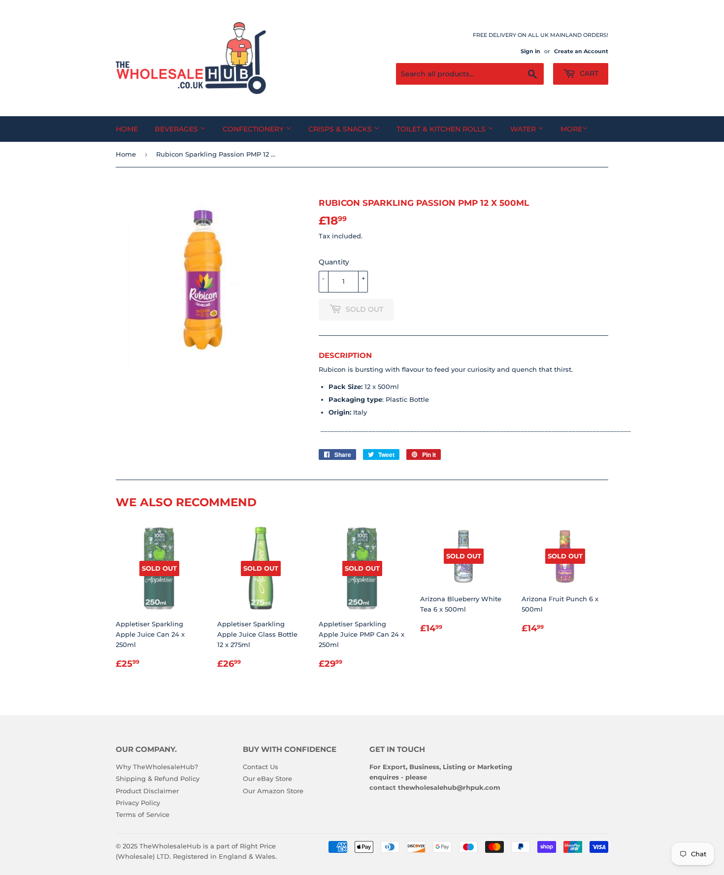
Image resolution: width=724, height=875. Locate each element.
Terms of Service (142, 814)
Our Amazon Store (273, 791)
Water (524, 129)
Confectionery (254, 129)
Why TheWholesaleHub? (157, 767)
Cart (588, 73)
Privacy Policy (138, 803)
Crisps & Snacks (341, 129)
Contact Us (260, 767)
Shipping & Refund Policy (157, 778)
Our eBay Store (267, 778)
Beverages (177, 129)
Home (127, 129)
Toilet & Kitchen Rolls (442, 129)
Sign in (530, 51)
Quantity (334, 262)
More (571, 129)
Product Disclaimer (147, 791)
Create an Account (581, 51)
